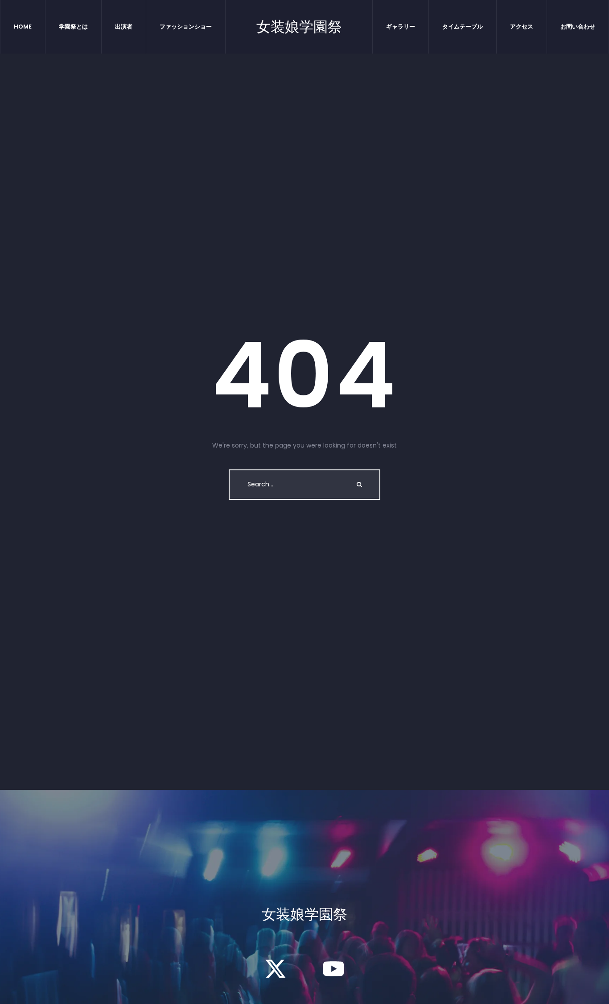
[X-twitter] (275, 968)
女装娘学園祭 (299, 26)
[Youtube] (333, 968)
